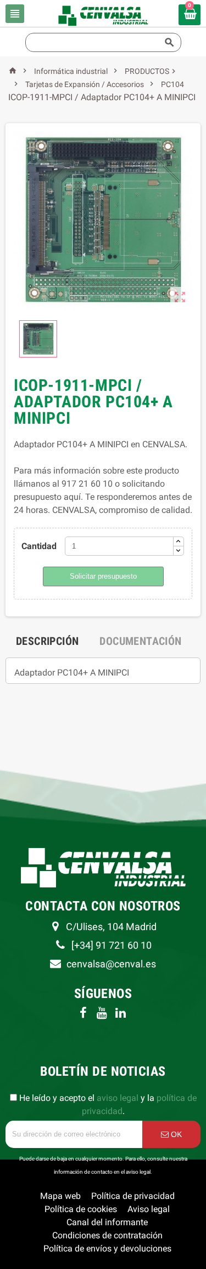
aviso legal (117, 1098)
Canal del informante (107, 1222)
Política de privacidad (133, 1196)
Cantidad (39, 546)
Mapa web (60, 1196)
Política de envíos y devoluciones (107, 1248)
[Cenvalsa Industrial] (103, 15)
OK (175, 1134)
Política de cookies (80, 1209)
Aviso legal (148, 1209)
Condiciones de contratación (107, 1235)
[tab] (47, 641)
